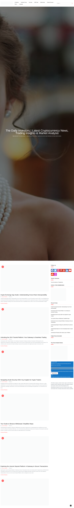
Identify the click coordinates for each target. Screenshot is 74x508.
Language (21, 4)
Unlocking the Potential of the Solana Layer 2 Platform (60, 332)
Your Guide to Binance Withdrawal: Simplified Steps (17, 424)
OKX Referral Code (4, 293)
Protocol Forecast (50, 2)
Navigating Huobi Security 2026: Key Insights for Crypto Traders (21, 380)
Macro (16, 4)
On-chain (30, 2)
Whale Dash (42, 2)
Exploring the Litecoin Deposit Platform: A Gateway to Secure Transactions (24, 466)
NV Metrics (17, 2)
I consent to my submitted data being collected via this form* (62, 371)
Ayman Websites (4, 296)
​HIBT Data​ (36, 2)
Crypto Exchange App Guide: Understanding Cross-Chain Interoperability (24, 295)
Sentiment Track (24, 2)
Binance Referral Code (12, 293)
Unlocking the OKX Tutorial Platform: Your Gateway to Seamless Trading (23, 337)
